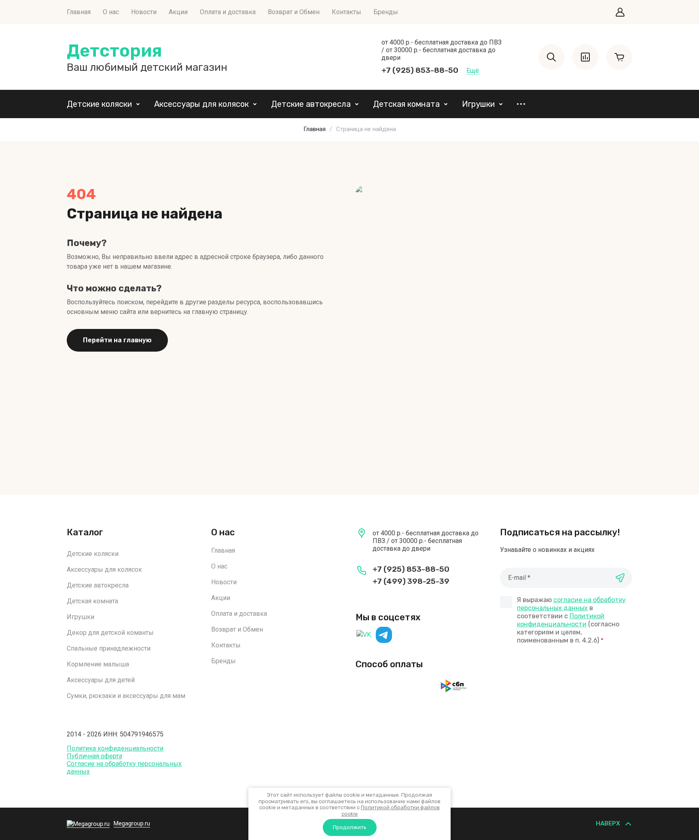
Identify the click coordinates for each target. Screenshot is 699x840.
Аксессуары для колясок (201, 104)
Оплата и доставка (228, 12)
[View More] (521, 104)
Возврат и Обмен (294, 12)
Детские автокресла (311, 104)
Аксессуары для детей (101, 680)
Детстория (114, 50)
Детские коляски (99, 104)
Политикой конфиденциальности (560, 620)
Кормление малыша (98, 664)
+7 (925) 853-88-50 (419, 70)
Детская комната (406, 104)
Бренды (385, 12)
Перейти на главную (117, 340)
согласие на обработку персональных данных (571, 604)
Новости (144, 12)
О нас (111, 12)
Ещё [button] (472, 70)
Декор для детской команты (110, 632)
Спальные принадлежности (108, 648)
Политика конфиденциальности (115, 748)
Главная (79, 12)
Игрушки (478, 104)
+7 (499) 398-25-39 (411, 581)
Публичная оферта (94, 756)
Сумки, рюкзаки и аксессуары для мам (126, 696)
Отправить (620, 578)
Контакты (346, 12)
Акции (178, 12)
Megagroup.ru (132, 823)
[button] (620, 12)
